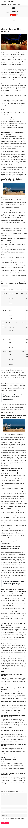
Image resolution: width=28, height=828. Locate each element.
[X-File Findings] (13, 8)
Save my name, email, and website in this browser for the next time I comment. (13, 819)
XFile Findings (15, 665)
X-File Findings (9, 1)
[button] (2, 1)
